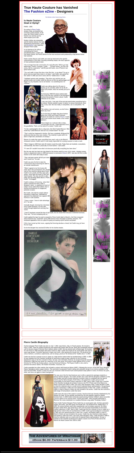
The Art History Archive (57, 450)
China (64, 153)
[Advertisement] (67, 334)
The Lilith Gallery (66, 450)
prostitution (30, 45)
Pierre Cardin (36, 29)
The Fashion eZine (39, 11)
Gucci (62, 117)
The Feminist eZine (82, 450)
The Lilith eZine (74, 450)
